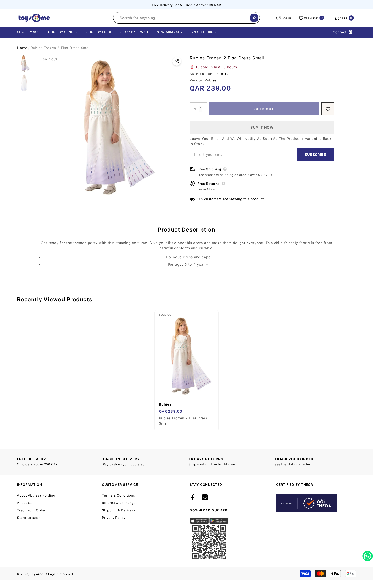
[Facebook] (192, 497)
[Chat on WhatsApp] (367, 554)
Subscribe (315, 154)
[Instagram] (205, 497)
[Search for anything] (186, 18)
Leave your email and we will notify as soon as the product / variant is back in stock (261, 141)
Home (22, 48)
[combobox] (181, 18)
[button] (343, 18)
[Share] (176, 61)
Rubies (211, 80)
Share (176, 61)
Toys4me (36, 574)
